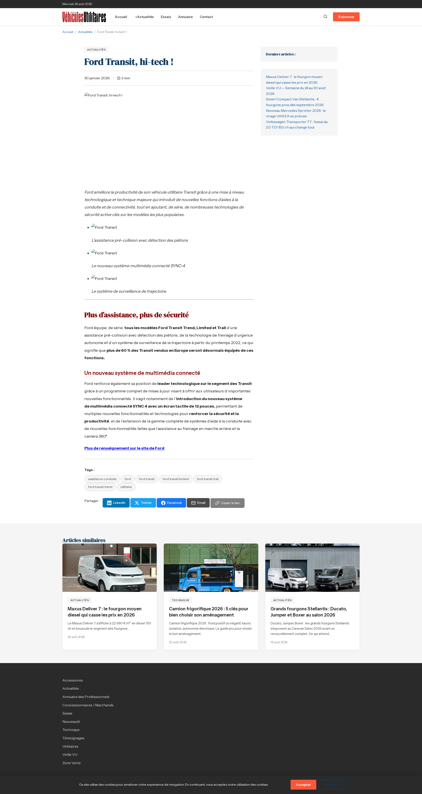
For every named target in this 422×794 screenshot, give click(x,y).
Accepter (303, 785)
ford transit (147, 479)
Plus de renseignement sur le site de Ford (124, 448)
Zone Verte (71, 763)
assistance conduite (102, 479)
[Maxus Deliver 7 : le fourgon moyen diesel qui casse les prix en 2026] (109, 568)
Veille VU (69, 754)
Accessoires (72, 680)
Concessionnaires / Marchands (87, 705)
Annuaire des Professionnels (85, 696)
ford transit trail (207, 479)
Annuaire (185, 17)
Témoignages (73, 738)
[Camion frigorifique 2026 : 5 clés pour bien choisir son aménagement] (211, 568)
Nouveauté (71, 721)
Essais (166, 17)
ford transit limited (176, 479)
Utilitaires (70, 746)
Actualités (145, 17)
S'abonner (346, 17)
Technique (180, 600)
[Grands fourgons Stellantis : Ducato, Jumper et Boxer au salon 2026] (312, 568)
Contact (206, 17)
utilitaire (126, 487)
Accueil (121, 17)
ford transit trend (100, 487)
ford (128, 479)
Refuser (331, 785)
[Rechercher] (325, 17)
